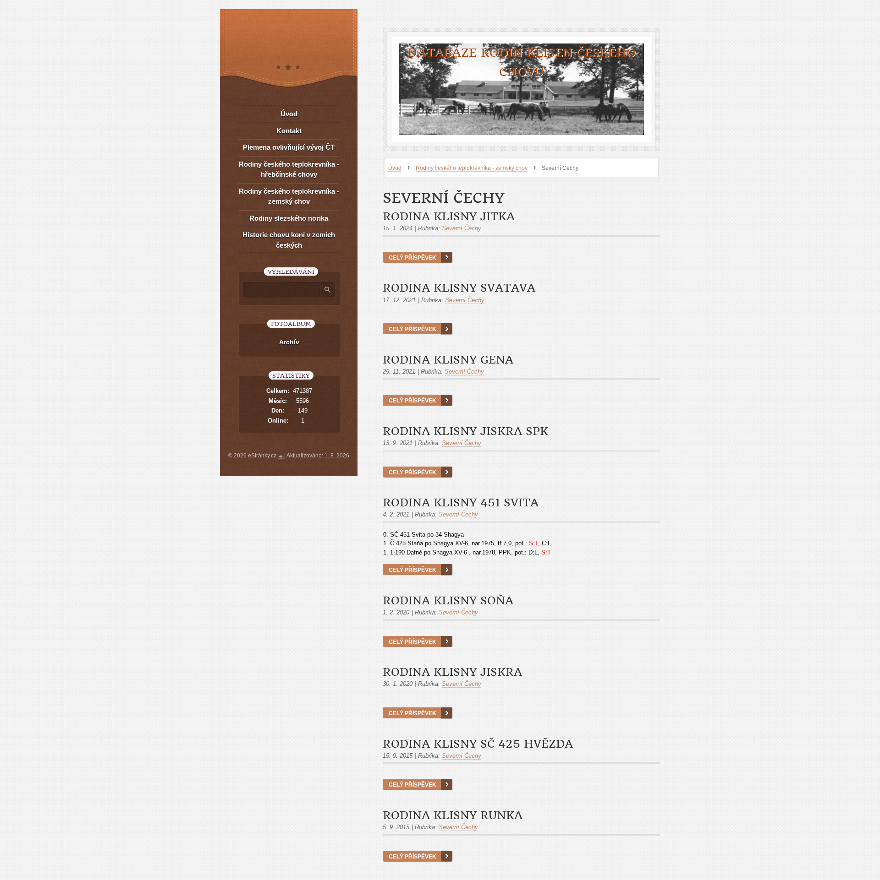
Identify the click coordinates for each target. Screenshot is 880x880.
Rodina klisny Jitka (449, 216)
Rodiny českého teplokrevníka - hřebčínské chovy (289, 169)
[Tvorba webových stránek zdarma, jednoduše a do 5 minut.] (281, 456)
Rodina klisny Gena (448, 359)
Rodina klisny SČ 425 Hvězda (478, 744)
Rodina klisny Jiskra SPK (465, 431)
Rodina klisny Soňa (448, 600)
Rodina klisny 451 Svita (461, 502)
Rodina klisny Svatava (459, 288)
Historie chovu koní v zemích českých (288, 240)
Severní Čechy (461, 228)
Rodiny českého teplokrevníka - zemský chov (472, 168)
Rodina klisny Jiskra (452, 672)
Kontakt (289, 131)
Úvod (395, 168)
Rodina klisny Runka (452, 815)
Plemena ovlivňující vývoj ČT (289, 147)
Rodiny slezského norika (288, 218)
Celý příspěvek (412, 258)
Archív (289, 342)
